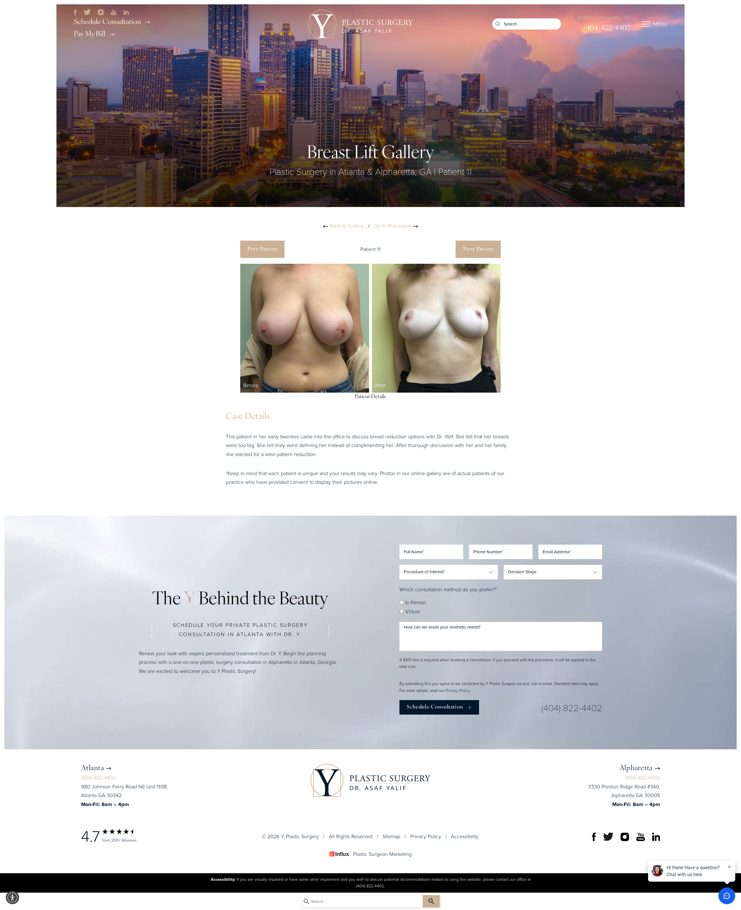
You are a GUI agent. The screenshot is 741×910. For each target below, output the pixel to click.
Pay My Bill (89, 34)
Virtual (412, 611)
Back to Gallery (346, 226)
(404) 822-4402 (607, 28)
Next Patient (478, 249)
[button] (12, 897)
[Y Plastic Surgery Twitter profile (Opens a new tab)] (87, 11)
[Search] (431, 901)
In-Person (415, 602)
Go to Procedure (393, 226)
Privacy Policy (457, 691)
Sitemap (391, 836)
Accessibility (465, 836)
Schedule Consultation (107, 22)
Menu (660, 24)
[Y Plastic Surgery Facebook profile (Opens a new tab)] (75, 11)
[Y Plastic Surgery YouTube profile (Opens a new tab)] (113, 11)
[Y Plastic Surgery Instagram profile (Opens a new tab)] (100, 11)
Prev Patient (262, 249)
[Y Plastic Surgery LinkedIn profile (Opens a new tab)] (126, 11)
